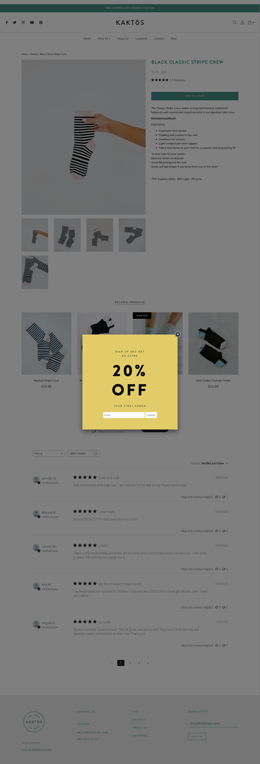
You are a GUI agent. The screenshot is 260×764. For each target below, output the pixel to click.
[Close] (177, 334)
